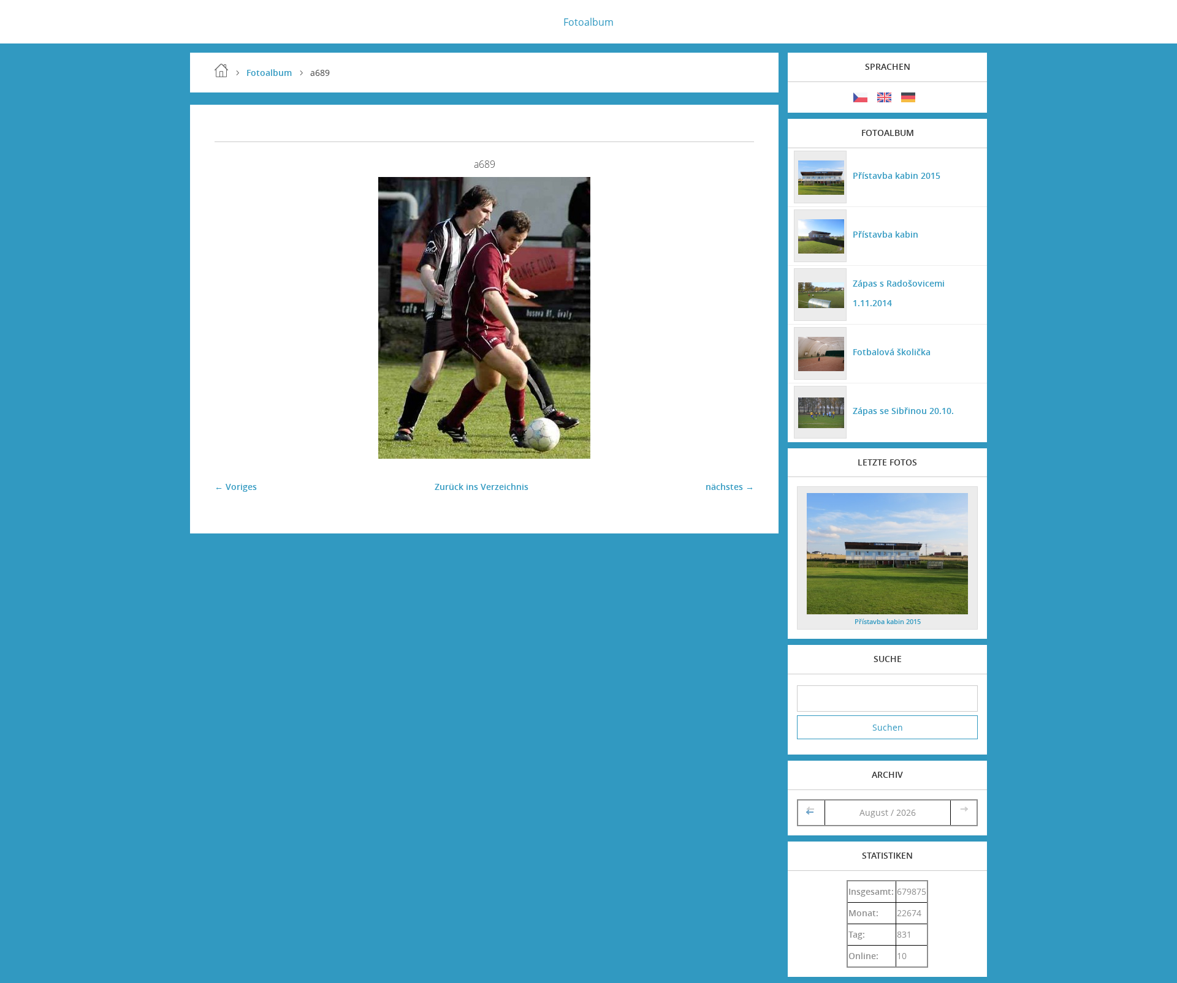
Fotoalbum (588, 22)
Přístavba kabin (885, 234)
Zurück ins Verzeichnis (481, 486)
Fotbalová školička (892, 352)
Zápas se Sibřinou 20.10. (903, 410)
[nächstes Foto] (734, 318)
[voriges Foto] (234, 318)
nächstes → (730, 486)
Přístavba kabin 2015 (896, 175)
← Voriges (236, 486)
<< (811, 812)
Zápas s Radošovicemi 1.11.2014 (899, 293)
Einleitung (221, 70)
